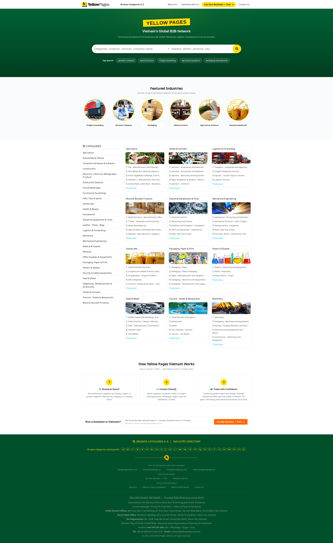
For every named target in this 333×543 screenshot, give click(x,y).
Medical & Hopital (91, 246)
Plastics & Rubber (91, 267)
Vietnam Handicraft (238, 125)
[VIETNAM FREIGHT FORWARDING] (95, 110)
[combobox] (129, 49)
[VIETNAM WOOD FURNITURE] (181, 110)
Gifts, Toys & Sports (92, 198)
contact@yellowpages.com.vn (150, 423)
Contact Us (243, 4)
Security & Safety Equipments (97, 273)
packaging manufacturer (217, 60)
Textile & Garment (91, 292)
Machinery (88, 235)
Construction (89, 168)
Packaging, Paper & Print (95, 262)
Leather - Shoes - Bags (93, 225)
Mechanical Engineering (94, 241)
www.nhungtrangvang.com (204, 469)
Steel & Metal (89, 278)
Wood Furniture (181, 125)
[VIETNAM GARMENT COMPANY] (124, 110)
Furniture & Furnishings (94, 193)
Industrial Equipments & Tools (97, 219)
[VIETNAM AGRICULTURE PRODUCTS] (209, 110)
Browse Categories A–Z (132, 4)
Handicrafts (88, 203)
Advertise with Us (190, 4)
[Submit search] (237, 49)
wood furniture (146, 60)
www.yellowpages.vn (152, 469)
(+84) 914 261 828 (154, 527)
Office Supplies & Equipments (97, 257)
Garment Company (123, 125)
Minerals (87, 251)
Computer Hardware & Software (99, 163)
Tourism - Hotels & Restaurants (98, 297)
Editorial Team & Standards (154, 487)
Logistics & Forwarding (94, 230)
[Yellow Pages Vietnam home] (95, 4)
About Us (172, 4)
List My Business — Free (231, 421)
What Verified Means (180, 487)
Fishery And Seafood (93, 182)
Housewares (89, 214)
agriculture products (191, 60)
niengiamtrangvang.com (176, 469)
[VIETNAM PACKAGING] (152, 110)
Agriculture (88, 152)
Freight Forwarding (95, 125)
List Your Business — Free (217, 4)
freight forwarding (167, 60)
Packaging (152, 125)
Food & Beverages (92, 187)
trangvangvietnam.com (127, 469)
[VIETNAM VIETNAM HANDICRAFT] (238, 110)
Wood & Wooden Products (96, 302)
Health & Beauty (91, 209)
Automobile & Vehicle (93, 158)
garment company (126, 60)
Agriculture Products (209, 125)
